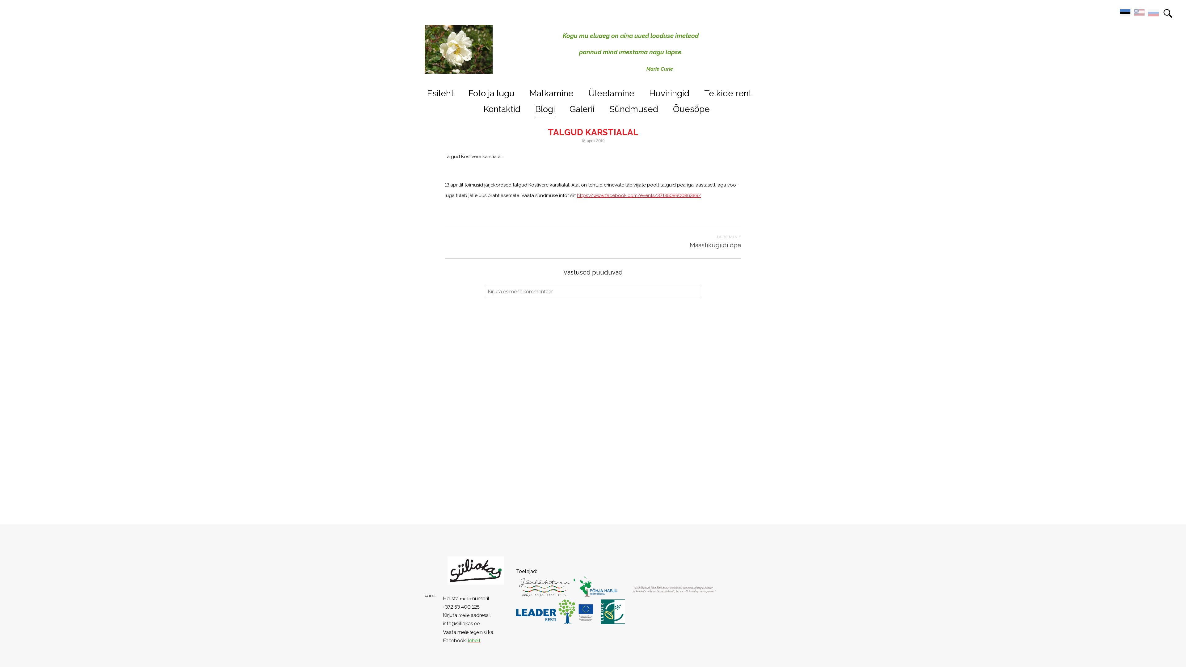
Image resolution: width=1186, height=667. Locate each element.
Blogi (545, 109)
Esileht (440, 93)
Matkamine (551, 93)
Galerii (582, 109)
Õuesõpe (691, 109)
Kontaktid (502, 109)
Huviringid (669, 93)
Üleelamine (611, 93)
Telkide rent (727, 93)
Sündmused (633, 109)
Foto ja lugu (492, 93)
